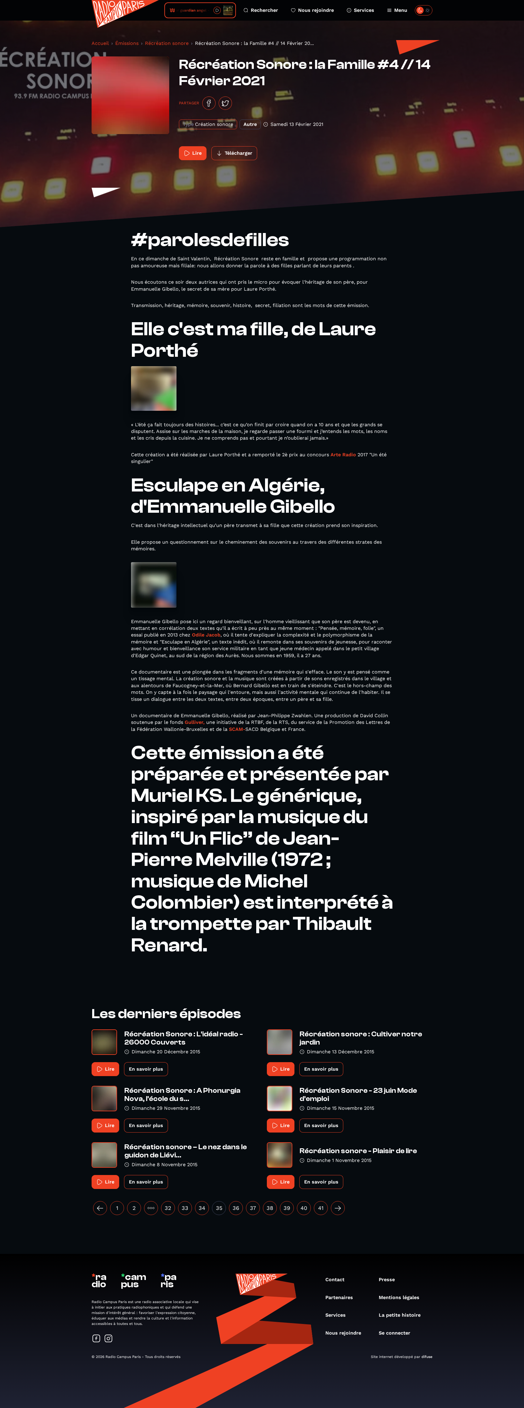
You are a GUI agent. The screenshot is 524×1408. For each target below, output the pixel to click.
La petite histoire (400, 1315)
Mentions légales (399, 1297)
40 (304, 1208)
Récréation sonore (167, 43)
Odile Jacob (206, 635)
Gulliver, (194, 722)
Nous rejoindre (316, 10)
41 (321, 1208)
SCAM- (237, 729)
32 (168, 1208)
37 (253, 1208)
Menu (400, 10)
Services (364, 10)
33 (185, 1208)
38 (270, 1208)
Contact (334, 1279)
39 (287, 1208)
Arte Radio (344, 455)
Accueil (100, 43)
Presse (387, 1279)
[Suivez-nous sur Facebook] (96, 1339)
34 (202, 1208)
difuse (427, 1357)
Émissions (127, 43)
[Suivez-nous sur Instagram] (108, 1339)
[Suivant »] (337, 1208)
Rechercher (264, 10)
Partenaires (339, 1297)
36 (236, 1208)
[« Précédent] (100, 1208)
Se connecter (394, 1333)
